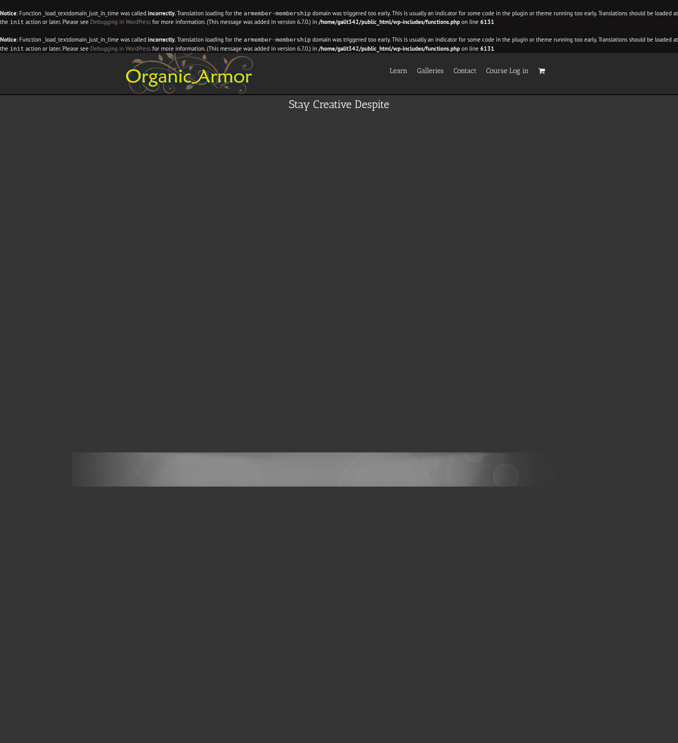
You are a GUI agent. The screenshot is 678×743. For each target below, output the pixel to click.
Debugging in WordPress (120, 22)
